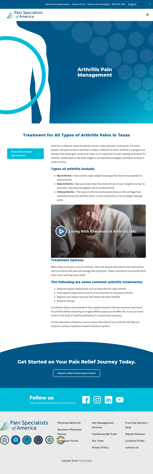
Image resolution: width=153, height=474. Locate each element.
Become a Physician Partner (70, 432)
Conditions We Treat (104, 434)
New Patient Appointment (57, 4)
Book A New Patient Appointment (21, 153)
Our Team (98, 440)
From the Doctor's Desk (136, 425)
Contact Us (132, 447)
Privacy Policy (100, 447)
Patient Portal (78, 4)
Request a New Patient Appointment (77, 373)
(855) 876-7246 (118, 4)
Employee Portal (68, 440)
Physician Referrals (69, 422)
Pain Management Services (103, 425)
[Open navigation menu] (147, 15)
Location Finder (135, 440)
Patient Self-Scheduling (98, 4)
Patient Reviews (135, 434)
